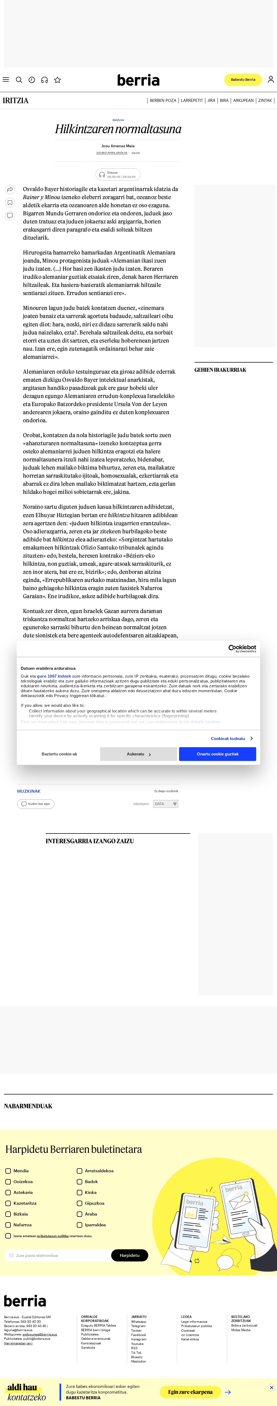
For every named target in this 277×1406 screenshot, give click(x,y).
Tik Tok (136, 1352)
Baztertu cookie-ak (59, 754)
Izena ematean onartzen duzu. (53, 1236)
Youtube (137, 1343)
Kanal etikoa (190, 1339)
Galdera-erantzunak (96, 1338)
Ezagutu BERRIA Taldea (98, 1325)
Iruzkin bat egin (39, 803)
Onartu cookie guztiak (218, 754)
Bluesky (137, 1357)
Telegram (138, 1326)
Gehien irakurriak (220, 369)
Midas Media (240, 1330)
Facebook (138, 1335)
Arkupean (243, 100)
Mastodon (138, 1361)
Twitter (136, 1330)
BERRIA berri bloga (95, 1330)
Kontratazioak (91, 1343)
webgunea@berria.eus (39, 1334)
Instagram (138, 1339)
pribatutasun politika (53, 1236)
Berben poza (163, 100)
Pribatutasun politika (196, 1326)
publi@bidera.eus (36, 1338)
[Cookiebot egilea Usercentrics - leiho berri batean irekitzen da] (232, 649)
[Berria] (25, 1304)
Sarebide (88, 1347)
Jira (211, 100)
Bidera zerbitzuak (244, 1325)
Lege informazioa (194, 1321)
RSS (134, 1348)
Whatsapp (138, 1321)
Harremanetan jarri (18, 1343)
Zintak (265, 100)
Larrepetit (192, 100)
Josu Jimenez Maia (118, 145)
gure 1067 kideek (54, 676)
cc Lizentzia (190, 1335)
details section (205, 721)
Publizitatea (89, 1334)
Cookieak (188, 1330)
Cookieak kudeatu (228, 738)
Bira (224, 100)
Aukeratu (135, 754)
